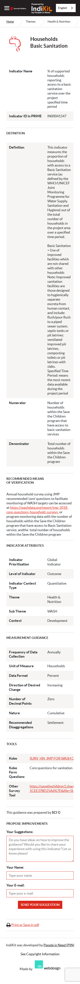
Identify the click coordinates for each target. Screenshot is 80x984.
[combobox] (66, 8)
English (62, 8)
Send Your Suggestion (40, 905)
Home (10, 21)
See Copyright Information (40, 954)
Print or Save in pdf (25, 925)
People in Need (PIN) (59, 945)
